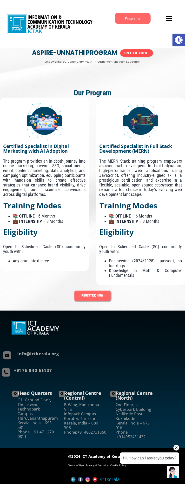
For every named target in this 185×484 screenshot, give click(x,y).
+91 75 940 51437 (33, 370)
